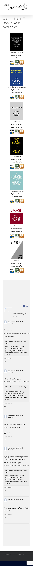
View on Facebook (8, 358)
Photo (9, 433)
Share (5, 361)
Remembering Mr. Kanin (15, 321)
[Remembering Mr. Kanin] (8, 310)
